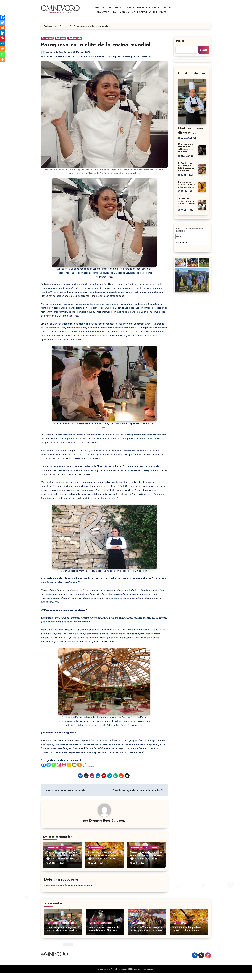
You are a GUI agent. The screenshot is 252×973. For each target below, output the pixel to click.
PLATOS (154, 8)
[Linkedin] (2, 33)
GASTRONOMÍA (141, 12)
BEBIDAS (166, 8)
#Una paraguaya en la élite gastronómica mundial (128, 57)
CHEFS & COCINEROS (133, 8)
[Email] (74, 765)
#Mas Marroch (97, 57)
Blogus (133, 969)
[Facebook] (43, 765)
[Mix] (2, 48)
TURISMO (124, 12)
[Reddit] (2, 27)
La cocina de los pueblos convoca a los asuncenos (186, 184)
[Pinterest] (2, 38)
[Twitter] (48, 765)
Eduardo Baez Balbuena (61, 52)
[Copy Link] (69, 765)
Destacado (52, 848)
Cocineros (60, 38)
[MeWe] (2, 43)
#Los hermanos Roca (80, 57)
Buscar (180, 41)
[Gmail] (64, 765)
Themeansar (147, 969)
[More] (79, 765)
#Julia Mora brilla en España (57, 57)
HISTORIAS (160, 12)
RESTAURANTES (106, 12)
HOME (96, 8)
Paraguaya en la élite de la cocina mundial (96, 45)
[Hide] (1, 64)
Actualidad (47, 38)
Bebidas (94, 923)
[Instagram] (59, 765)
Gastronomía (75, 38)
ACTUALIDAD (110, 8)
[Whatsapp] (53, 765)
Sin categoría (138, 923)
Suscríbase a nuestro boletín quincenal (189, 229)
